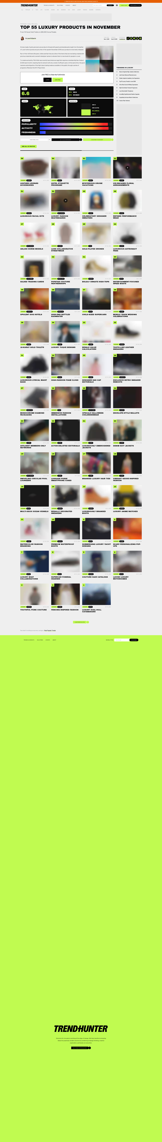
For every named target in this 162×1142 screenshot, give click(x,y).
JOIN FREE (58, 80)
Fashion (85, 9)
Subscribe (134, 640)
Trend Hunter (23, 24)
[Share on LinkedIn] (131, 38)
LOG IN (47, 80)
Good (73, 9)
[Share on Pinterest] (140, 38)
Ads (58, 9)
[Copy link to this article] (128, 38)
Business (63, 9)
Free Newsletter (135, 5)
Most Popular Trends (50, 630)
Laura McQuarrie (31, 38)
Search (110, 5)
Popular (28, 9)
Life (41, 9)
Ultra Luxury (34, 24)
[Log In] (116, 5)
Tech (37, 9)
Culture (47, 9)
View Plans (124, 5)
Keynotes (98, 9)
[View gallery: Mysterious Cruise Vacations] (93, 67)
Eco (69, 9)
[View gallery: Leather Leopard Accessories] (93, 53)
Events (68, 5)
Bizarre (91, 9)
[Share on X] (137, 38)
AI (32, 9)
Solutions (60, 5)
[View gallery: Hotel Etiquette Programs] (106, 53)
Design (53, 9)
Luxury (79, 9)
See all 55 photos (28, 146)
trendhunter (122, 39)
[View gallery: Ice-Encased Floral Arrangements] (106, 67)
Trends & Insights (49, 5)
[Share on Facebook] (134, 38)
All (22, 9)
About (74, 5)
